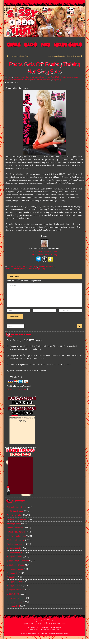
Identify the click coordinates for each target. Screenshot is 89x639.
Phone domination (25, 80)
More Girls (68, 45)
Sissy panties (47, 80)
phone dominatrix (27, 268)
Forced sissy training (71, 77)
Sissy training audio (15, 598)
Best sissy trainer (19, 77)
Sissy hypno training (16, 565)
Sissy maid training (15, 569)
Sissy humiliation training (18, 560)
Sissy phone (12, 577)
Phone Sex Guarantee (49, 630)
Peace (10, 77)
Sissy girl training (14, 556)
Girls (14, 45)
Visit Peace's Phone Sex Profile (44, 251)
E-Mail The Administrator (28, 634)
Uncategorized (13, 606)
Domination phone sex (33, 77)
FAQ (45, 45)
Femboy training (45, 77)
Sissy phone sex (14, 585)
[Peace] (44, 243)
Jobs (57, 630)
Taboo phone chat (14, 602)
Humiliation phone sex (16, 536)
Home (31, 630)
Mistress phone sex (15, 540)
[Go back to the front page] (44, 21)
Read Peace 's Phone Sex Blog (44, 255)
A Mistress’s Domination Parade (19, 56)
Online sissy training (12, 80)
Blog (30, 45)
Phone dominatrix (36, 80)
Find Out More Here (17, 389)
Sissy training (56, 80)
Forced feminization (57, 77)
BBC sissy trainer (15, 511)
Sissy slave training (15, 589)
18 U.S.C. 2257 (38, 630)
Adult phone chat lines (16, 507)
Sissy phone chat (14, 581)
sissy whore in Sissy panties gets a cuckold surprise (64, 56)
